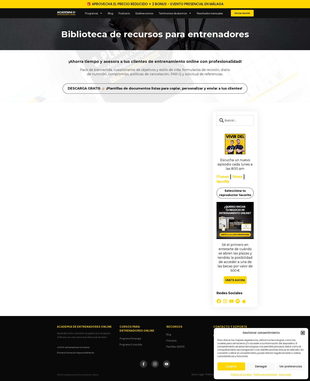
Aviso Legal (285, 374)
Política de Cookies (241, 374)
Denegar (261, 366)
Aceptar (231, 366)
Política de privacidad (265, 374)
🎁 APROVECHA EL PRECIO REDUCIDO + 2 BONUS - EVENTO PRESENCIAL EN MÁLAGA (155, 4)
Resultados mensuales (210, 13)
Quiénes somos (144, 13)
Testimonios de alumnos (173, 13)
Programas (91, 13)
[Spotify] (237, 301)
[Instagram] (225, 301)
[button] (303, 333)
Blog (110, 13)
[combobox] (235, 120)
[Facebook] (219, 301)
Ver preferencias (290, 366)
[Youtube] (231, 301)
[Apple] (244, 301)
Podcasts (124, 13)
